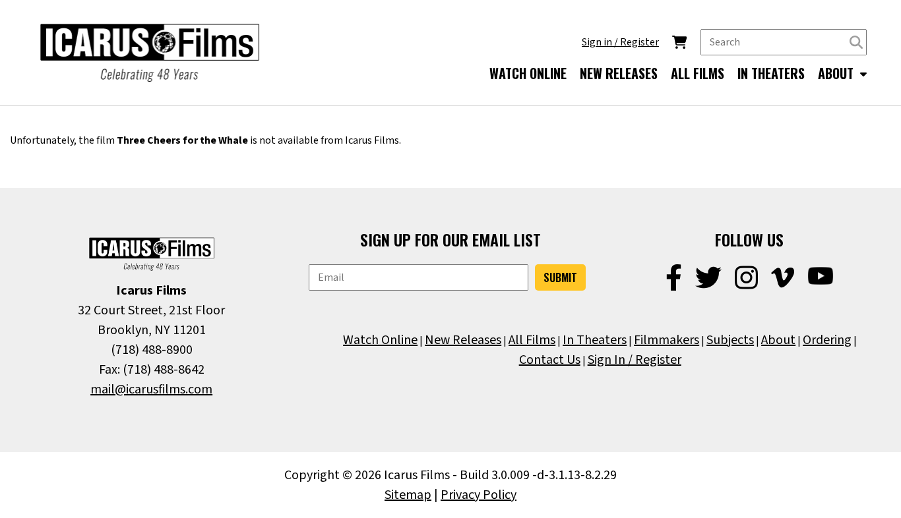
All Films (532, 340)
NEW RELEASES (619, 73)
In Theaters (595, 340)
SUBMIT (560, 277)
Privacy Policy (478, 495)
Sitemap (408, 495)
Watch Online (380, 340)
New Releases (463, 340)
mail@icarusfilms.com (151, 389)
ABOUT (837, 73)
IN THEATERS (771, 73)
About (778, 340)
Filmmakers (666, 340)
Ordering (827, 340)
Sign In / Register (634, 360)
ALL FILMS (697, 73)
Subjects (730, 340)
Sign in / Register (620, 42)
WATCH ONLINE (528, 73)
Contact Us (549, 360)
